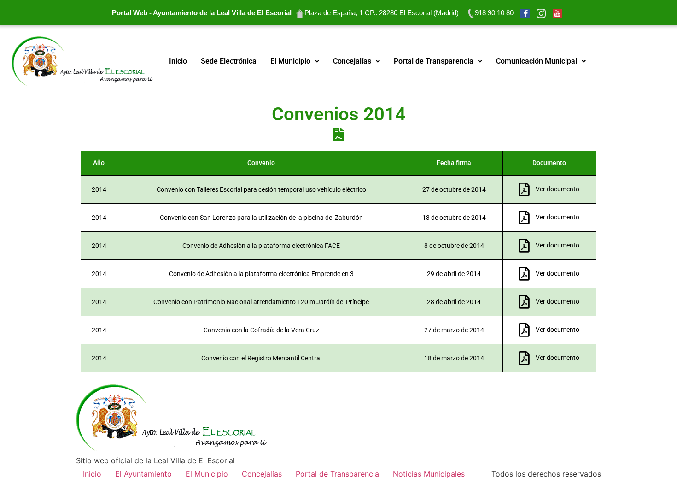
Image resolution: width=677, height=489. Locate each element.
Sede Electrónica (229, 61)
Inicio (178, 61)
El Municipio (290, 61)
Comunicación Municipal (536, 61)
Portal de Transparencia (433, 61)
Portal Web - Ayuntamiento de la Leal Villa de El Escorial (202, 13)
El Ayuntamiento (143, 473)
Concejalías (352, 61)
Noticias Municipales (429, 473)
